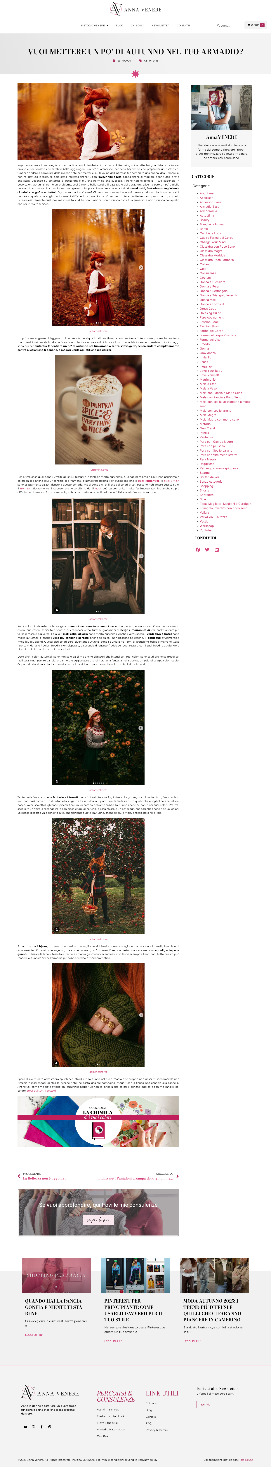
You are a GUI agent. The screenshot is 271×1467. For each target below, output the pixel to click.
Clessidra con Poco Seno (217, 246)
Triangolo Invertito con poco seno (223, 508)
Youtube (205, 530)
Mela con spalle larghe (215, 410)
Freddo (205, 344)
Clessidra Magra (211, 251)
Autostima (207, 215)
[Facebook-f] (41, 1427)
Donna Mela (208, 300)
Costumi (205, 277)
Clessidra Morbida (212, 255)
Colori (148, 60)
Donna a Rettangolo (214, 291)
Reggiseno (207, 464)
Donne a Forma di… (213, 304)
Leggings (206, 366)
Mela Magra (208, 415)
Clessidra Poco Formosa (217, 260)
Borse (204, 229)
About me (206, 193)
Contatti (183, 25)
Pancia (204, 433)
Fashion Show (209, 326)
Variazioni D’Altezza (213, 517)
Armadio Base (209, 206)
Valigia (204, 512)
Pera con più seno (212, 446)
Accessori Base (210, 202)
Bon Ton (25, 488)
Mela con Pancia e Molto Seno (221, 393)
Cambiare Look (210, 233)
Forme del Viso (210, 339)
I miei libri (206, 357)
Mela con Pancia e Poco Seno (220, 397)
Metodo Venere (93, 25)
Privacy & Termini (157, 1430)
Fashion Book (209, 322)
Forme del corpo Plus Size (218, 335)
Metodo (205, 424)
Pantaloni (206, 437)
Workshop (207, 526)
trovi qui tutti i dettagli (42, 1090)
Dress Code (208, 308)
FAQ (149, 1423)
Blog (119, 25)
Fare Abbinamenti (212, 317)
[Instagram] (33, 1427)
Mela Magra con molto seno (219, 419)
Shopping (206, 486)
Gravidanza (208, 353)
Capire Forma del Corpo (217, 237)
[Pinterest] (50, 1427)
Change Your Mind (213, 242)
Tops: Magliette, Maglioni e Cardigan (225, 504)
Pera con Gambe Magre (216, 441)
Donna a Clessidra (212, 282)
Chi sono (137, 25)
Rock (98, 488)
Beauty (204, 220)
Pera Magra (208, 459)
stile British (171, 480)
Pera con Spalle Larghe (216, 450)
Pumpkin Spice (98, 469)
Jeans (204, 362)
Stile (155, 60)
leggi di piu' (34, 1335)
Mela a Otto (208, 384)
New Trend (207, 428)
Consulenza (208, 273)
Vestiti (204, 521)
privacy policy (148, 1459)
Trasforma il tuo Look (110, 1416)
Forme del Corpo (211, 331)
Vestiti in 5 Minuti (108, 1409)
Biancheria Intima (212, 224)
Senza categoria (211, 481)
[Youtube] (25, 1427)
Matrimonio (208, 379)
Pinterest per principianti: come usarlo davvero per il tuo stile (133, 1310)
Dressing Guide (210, 313)
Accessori (206, 198)
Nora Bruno (245, 1459)
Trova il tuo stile (107, 1423)
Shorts (204, 490)
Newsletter (160, 25)
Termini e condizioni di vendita (117, 1459)
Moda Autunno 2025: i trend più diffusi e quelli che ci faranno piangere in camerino (212, 1310)
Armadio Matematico (111, 1429)
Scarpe (205, 472)
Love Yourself (209, 375)
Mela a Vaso (208, 388)
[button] (197, 549)
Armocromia (208, 211)
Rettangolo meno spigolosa (219, 468)
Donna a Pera (209, 286)
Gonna (204, 348)
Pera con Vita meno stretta (218, 455)
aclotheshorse (98, 331)
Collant (205, 264)
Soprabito (207, 495)
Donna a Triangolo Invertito (219, 295)
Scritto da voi (209, 477)
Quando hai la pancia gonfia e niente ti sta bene (53, 1307)
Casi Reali (103, 1436)
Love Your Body (211, 370)
